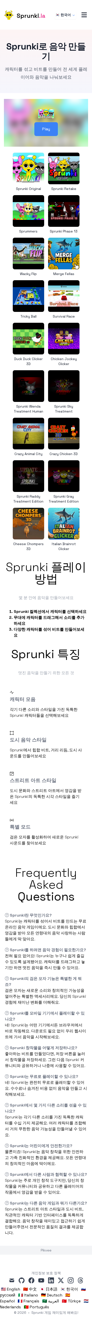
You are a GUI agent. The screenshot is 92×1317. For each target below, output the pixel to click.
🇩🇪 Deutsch (51, 1295)
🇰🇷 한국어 (63, 15)
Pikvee (46, 1250)
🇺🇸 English (10, 1289)
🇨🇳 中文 (30, 1289)
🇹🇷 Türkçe (71, 1301)
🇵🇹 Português (36, 1307)
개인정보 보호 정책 (46, 1273)
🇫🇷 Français (28, 1301)
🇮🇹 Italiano (28, 1295)
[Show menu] (84, 15)
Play (46, 129)
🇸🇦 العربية (50, 1301)
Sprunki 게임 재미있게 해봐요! (54, 1312)
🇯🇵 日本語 (48, 1289)
